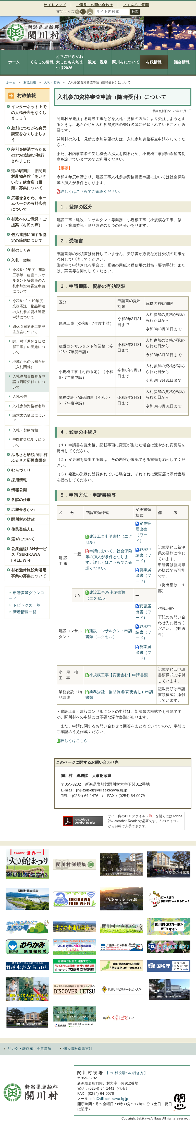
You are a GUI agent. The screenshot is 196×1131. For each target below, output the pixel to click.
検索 (135, 12)
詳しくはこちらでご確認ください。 (91, 191)
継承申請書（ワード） (143, 555)
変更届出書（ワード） (143, 612)
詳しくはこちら (74, 740)
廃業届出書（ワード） (143, 575)
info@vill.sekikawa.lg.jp (109, 1099)
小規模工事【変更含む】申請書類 (118, 675)
